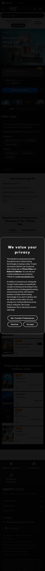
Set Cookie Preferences (22, 318)
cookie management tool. (24, 277)
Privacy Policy (27, 269)
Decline (14, 324)
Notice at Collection (14, 271)
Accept (30, 324)
